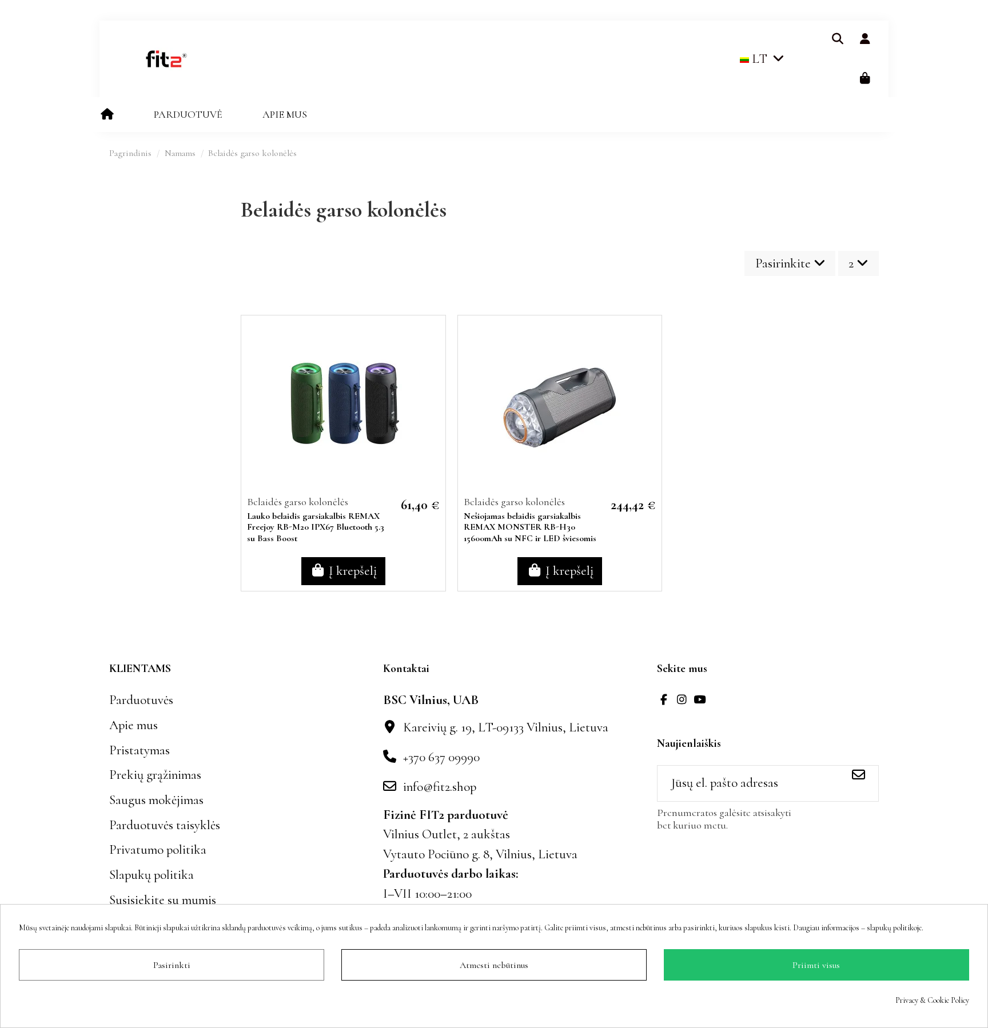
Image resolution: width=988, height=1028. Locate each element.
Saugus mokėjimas (156, 800)
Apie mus (133, 725)
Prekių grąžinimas (155, 775)
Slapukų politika (151, 875)
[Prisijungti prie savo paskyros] (865, 39)
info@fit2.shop (439, 787)
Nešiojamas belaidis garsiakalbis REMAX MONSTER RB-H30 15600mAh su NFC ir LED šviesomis (530, 526)
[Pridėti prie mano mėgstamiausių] (433, 339)
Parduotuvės (141, 700)
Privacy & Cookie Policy (932, 1000)
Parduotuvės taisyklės (164, 825)
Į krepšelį (353, 571)
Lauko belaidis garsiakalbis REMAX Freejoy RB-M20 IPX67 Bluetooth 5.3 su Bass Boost (315, 526)
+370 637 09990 (441, 757)
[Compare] (433, 364)
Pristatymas (139, 750)
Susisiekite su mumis (162, 900)
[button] (188, 114)
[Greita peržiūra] (433, 389)
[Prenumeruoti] (858, 776)
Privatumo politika (157, 850)
